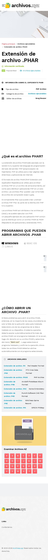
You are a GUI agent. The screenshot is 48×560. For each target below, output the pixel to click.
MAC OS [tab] (31, 243)
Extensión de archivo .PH (14, 366)
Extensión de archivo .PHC (15, 389)
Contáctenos (7, 527)
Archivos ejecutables (26, 44)
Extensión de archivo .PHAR (16, 377)
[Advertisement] (24, 128)
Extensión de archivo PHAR (15, 47)
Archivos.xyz (18, 548)
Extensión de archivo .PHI (15, 408)
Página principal (8, 44)
